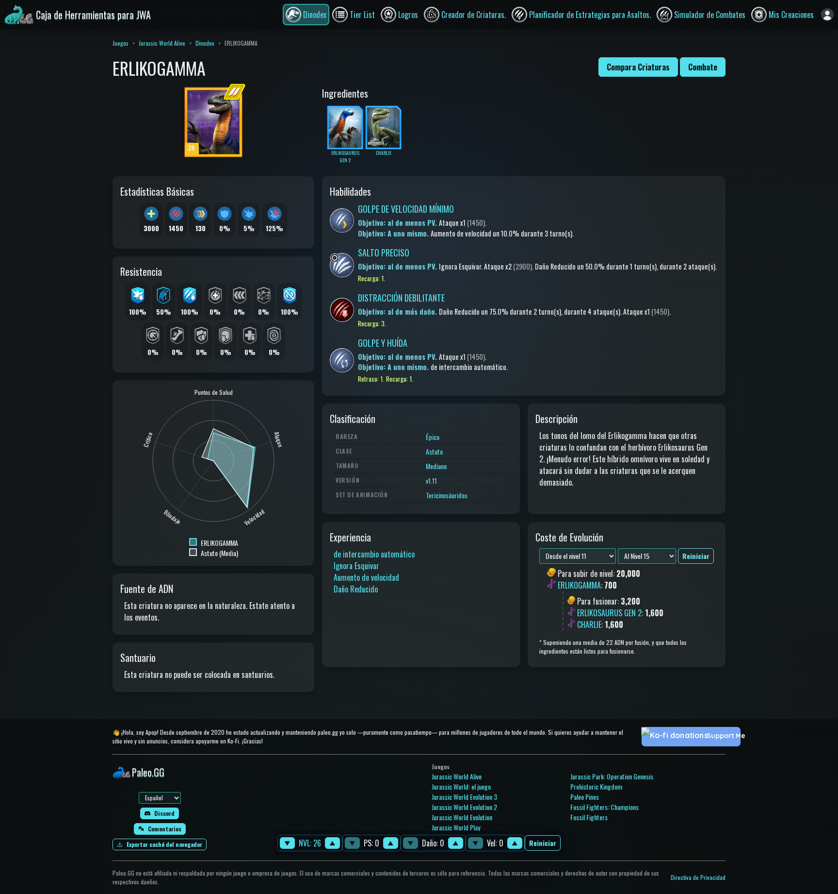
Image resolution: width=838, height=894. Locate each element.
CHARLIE (589, 624)
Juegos (121, 43)
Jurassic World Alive (162, 43)
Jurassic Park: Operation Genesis (611, 776)
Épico (432, 437)
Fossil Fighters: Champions (604, 807)
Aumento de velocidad (366, 577)
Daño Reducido (356, 589)
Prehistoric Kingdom (596, 786)
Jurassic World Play (456, 827)
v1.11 (431, 480)
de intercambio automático (374, 554)
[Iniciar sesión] (827, 14)
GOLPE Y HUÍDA (382, 343)
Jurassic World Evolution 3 (464, 797)
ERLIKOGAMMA (579, 585)
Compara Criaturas (638, 67)
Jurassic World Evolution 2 (464, 807)
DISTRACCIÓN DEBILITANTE (401, 297)
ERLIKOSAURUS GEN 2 (609, 613)
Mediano (436, 466)
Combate (702, 67)
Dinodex (204, 43)
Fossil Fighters (589, 817)
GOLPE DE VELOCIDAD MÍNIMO (406, 208)
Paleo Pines (584, 797)
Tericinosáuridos (446, 495)
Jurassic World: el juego (461, 786)
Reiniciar (542, 843)
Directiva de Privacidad (698, 877)
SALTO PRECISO (383, 252)
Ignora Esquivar (356, 566)
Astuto (434, 451)
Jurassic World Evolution (462, 817)
